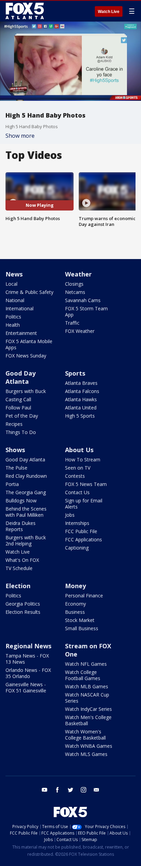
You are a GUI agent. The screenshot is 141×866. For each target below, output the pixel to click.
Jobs (70, 515)
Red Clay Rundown (26, 476)
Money (75, 586)
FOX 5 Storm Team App (86, 311)
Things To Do (20, 432)
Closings (74, 284)
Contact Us (77, 492)
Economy (75, 603)
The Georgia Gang (25, 492)
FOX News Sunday (25, 355)
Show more (20, 135)
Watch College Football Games (82, 675)
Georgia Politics (22, 603)
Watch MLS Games (86, 754)
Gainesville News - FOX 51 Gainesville (25, 687)
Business (75, 612)
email (96, 789)
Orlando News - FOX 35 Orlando (28, 673)
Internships (77, 523)
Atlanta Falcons (82, 391)
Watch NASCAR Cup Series (87, 697)
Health (12, 325)
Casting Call (18, 399)
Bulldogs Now (21, 500)
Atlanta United (81, 407)
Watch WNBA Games (88, 746)
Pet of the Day (21, 415)
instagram (83, 789)
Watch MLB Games (86, 686)
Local (11, 284)
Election (17, 586)
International (19, 308)
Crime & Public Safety (29, 292)
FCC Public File (81, 531)
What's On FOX (22, 560)
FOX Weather (79, 331)
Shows (15, 450)
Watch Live (108, 11)
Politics (13, 316)
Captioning (77, 547)
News (14, 274)
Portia (12, 484)
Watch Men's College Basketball (88, 720)
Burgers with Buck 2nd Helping (25, 540)
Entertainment (21, 333)
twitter (70, 789)
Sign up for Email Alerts (83, 503)
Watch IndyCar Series (88, 709)
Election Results (22, 612)
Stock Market (79, 620)
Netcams (75, 292)
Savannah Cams (83, 300)
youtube (44, 789)
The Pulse (16, 467)
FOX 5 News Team (86, 484)
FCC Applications (83, 539)
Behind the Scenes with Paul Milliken (26, 511)
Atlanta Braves (81, 383)
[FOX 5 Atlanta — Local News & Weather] (25, 11)
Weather (78, 274)
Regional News (28, 646)
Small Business (81, 628)
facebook (57, 789)
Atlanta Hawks (81, 399)
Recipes (14, 424)
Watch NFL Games (86, 664)
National (14, 300)
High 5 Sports (80, 415)
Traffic (72, 323)
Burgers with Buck (25, 391)
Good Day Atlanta (20, 377)
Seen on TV (77, 467)
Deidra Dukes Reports (20, 526)
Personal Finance (84, 595)
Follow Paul (18, 407)
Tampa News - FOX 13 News (27, 658)
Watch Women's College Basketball (85, 734)
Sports (75, 373)
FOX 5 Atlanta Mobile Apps (28, 344)
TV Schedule (19, 568)
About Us (79, 450)
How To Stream (82, 459)
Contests (75, 476)
